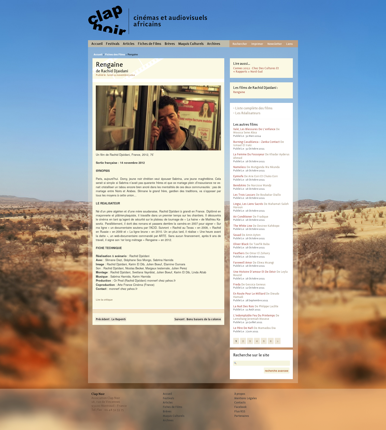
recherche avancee (276, 370)
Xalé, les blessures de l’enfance (254, 129)
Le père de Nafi (243, 328)
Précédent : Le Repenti (111, 319)
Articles (128, 44)
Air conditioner (242, 216)
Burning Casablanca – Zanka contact (256, 141)
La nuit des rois (243, 306)
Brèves (170, 44)
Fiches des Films (115, 54)
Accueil (97, 44)
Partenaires (241, 416)
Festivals (113, 44)
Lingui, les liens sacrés (248, 204)
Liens (289, 44)
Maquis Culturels (191, 44)
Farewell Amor (242, 262)
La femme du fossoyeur (248, 154)
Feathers (239, 253)
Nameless (239, 167)
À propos (239, 394)
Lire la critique (104, 299)
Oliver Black (241, 244)
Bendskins (239, 185)
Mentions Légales (245, 398)
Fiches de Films (149, 44)
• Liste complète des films (253, 108)
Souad (237, 235)
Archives (213, 44)
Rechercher (240, 44)
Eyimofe (238, 176)
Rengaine (239, 92)
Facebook (240, 407)
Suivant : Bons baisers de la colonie (197, 319)
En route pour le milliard (249, 293)
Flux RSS (239, 411)
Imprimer (257, 44)
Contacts (240, 402)
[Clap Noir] (149, 37)
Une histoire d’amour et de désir (254, 271)
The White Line (242, 225)
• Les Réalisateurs (246, 113)
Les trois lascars (244, 194)
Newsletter (274, 44)
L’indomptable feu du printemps (254, 315)
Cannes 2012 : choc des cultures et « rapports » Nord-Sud (256, 69)
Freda (237, 284)
